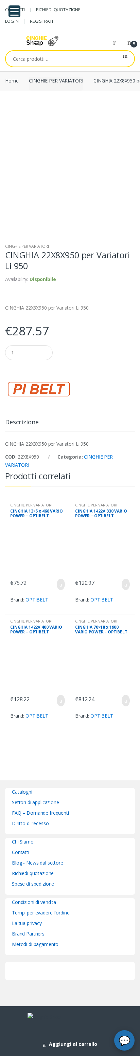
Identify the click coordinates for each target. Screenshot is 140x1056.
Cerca (125, 59)
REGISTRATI (41, 21)
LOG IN (12, 21)
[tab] (21, 425)
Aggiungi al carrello (73, 1044)
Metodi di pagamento (35, 944)
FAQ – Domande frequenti (40, 813)
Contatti (20, 852)
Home (11, 80)
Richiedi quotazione (33, 873)
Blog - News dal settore (37, 862)
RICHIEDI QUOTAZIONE (58, 9)
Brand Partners (28, 933)
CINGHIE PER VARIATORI (56, 80)
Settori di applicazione (35, 802)
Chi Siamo (23, 841)
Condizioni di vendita (34, 902)
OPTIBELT (36, 599)
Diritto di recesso (30, 823)
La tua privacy (27, 923)
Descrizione (21, 422)
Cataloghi (22, 792)
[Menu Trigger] (14, 11)
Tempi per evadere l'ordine (40, 912)
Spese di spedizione (33, 884)
